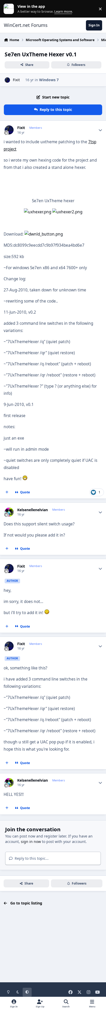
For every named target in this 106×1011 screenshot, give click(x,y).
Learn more (10, 8)
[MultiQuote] (7, 492)
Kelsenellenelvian (32, 510)
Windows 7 (49, 79)
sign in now (31, 841)
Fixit (16, 79)
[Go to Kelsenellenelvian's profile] (9, 512)
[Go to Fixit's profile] (7, 80)
